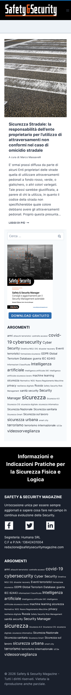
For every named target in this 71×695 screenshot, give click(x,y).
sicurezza (34, 397)
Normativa (25, 381)
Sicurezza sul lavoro (35, 414)
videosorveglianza (23, 431)
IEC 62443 (48, 358)
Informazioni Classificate (18, 364)
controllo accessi (40, 336)
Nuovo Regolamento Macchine (49, 381)
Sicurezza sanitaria (45, 409)
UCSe (59, 425)
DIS (36, 349)
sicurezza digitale (29, 404)
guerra (37, 358)
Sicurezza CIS (13, 404)
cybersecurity (27, 342)
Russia (39, 385)
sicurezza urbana (22, 419)
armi (10, 335)
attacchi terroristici (22, 336)
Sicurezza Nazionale (20, 409)
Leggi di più (19, 222)
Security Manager (37, 619)
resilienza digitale (25, 386)
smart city (43, 420)
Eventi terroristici (41, 582)
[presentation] (35, 78)
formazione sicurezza (30, 354)
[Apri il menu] (67, 10)
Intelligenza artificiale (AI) (37, 370)
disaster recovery (47, 349)
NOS (33, 381)
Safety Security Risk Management (46, 614)
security (33, 390)
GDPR (44, 353)
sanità (23, 390)
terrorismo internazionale (40, 425)
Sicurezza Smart (14, 414)
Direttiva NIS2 (27, 349)
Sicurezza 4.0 (53, 398)
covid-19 (54, 568)
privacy (11, 385)
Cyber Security (45, 576)
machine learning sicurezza (47, 604)
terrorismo (15, 425)
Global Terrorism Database (39, 587)
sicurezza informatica (48, 404)
